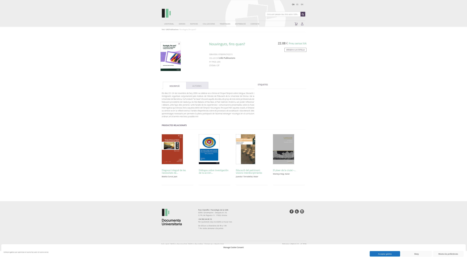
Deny (416, 254)
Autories (197, 86)
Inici (163, 29)
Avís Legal (165, 244)
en (302, 4)
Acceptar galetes (385, 254)
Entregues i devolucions (214, 244)
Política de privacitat (179, 244)
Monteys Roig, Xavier (281, 174)
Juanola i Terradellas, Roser (247, 176)
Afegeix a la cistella (295, 50)
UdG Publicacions (172, 29)
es (297, 4)
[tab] (174, 85)
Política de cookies (195, 244)
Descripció (175, 86)
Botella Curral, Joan (169, 176)
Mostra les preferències (448, 254)
